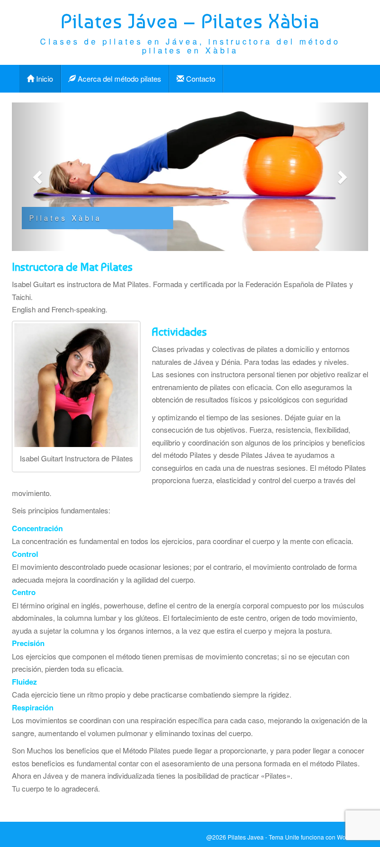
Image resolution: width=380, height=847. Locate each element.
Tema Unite (284, 837)
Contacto (199, 78)
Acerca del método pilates (118, 78)
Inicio (43, 78)
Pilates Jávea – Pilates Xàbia (190, 21)
